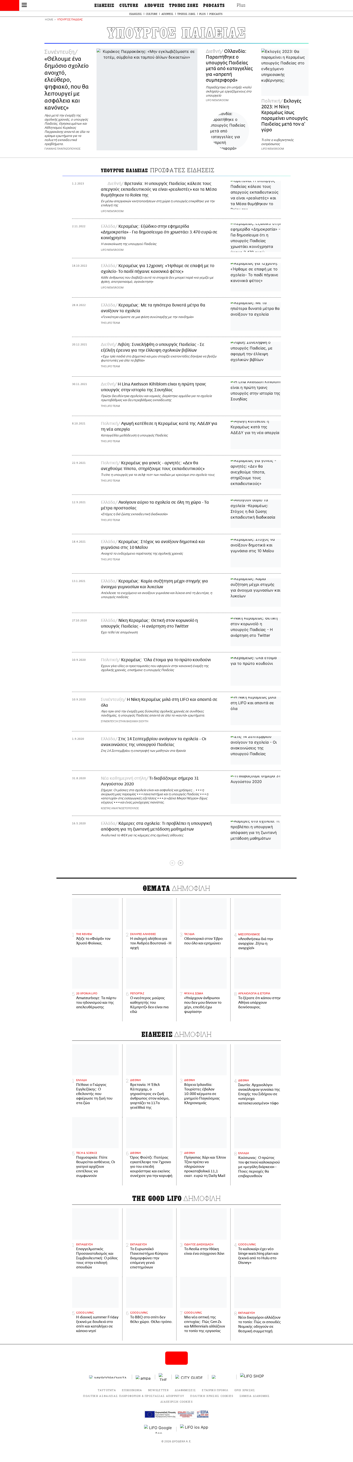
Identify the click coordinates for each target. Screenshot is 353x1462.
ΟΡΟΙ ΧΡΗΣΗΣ (244, 1390)
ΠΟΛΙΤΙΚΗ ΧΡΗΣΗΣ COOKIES (211, 1395)
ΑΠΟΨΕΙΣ (154, 5)
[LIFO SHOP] (252, 1377)
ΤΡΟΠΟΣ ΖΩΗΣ (183, 5)
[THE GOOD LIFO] (163, 1377)
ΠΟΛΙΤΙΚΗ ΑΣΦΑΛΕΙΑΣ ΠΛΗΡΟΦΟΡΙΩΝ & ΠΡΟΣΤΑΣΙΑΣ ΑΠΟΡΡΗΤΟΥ (133, 1395)
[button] (24, 5)
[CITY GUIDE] (190, 1377)
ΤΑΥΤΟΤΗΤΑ (107, 1390)
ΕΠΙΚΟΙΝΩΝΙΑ (132, 1390)
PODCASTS (214, 5)
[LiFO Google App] (158, 1429)
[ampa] (144, 1376)
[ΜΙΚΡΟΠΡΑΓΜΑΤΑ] (108, 1376)
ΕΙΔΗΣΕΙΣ (104, 5)
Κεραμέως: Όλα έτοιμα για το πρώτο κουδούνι (166, 660)
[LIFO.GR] (9, 6)
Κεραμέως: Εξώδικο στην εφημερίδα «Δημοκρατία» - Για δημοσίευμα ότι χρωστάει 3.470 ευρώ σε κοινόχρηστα (159, 232)
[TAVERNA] (222, 1377)
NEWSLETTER (158, 1390)
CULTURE (128, 5)
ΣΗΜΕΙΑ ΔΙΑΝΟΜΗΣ (254, 1395)
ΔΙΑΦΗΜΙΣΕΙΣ (185, 1390)
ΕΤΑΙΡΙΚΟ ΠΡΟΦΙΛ (215, 1390)
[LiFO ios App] (194, 1429)
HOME (49, 19)
